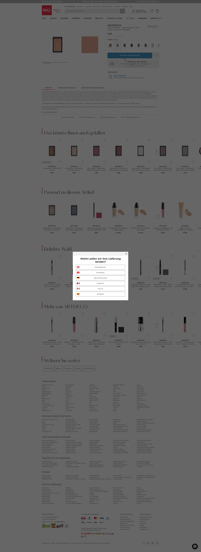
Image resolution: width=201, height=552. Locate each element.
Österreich (100, 267)
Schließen (126, 254)
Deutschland (100, 278)
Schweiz (101, 272)
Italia (100, 289)
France (100, 283)
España (100, 294)
